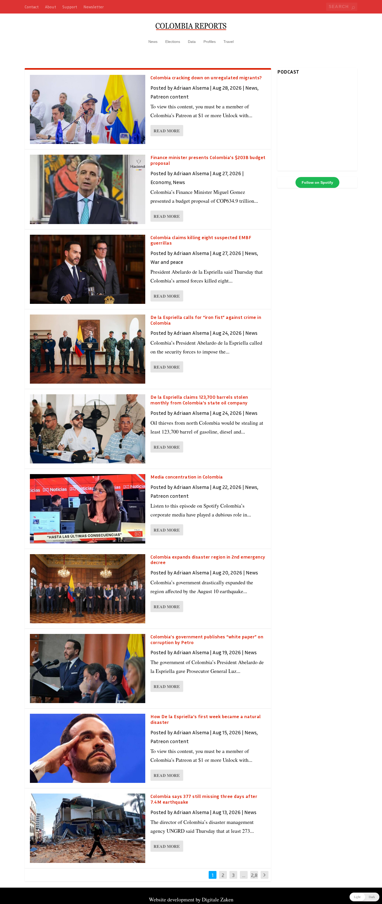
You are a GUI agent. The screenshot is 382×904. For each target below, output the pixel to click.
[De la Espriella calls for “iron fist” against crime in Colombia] (87, 349)
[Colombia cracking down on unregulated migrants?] (87, 109)
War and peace (166, 262)
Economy (160, 182)
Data (192, 42)
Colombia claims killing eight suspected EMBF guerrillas (200, 240)
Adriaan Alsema (191, 87)
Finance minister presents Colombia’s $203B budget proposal (208, 160)
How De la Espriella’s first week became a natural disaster (205, 719)
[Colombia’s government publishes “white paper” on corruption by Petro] (87, 668)
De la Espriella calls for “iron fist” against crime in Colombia (205, 320)
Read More (167, 131)
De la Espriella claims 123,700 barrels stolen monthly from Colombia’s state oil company (199, 399)
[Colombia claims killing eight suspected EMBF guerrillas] (87, 269)
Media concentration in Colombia (186, 477)
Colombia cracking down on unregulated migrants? (206, 77)
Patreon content (169, 96)
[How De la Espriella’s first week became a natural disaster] (87, 748)
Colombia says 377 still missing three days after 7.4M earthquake (203, 799)
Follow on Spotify (317, 182)
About (50, 6)
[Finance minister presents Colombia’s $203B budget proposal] (87, 189)
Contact (32, 6)
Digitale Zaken (217, 899)
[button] (364, 897)
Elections (172, 42)
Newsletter (93, 6)
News (152, 42)
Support (69, 6)
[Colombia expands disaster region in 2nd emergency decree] (87, 588)
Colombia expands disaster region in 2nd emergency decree (207, 559)
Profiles (209, 42)
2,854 (254, 879)
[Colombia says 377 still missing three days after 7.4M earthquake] (87, 828)
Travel (228, 42)
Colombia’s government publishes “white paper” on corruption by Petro (206, 639)
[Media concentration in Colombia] (87, 508)
